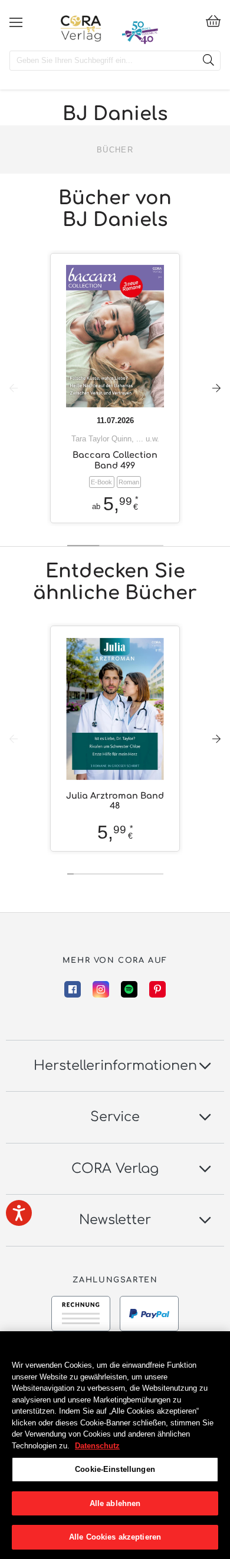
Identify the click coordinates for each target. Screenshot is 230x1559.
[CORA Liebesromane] (81, 28)
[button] (216, 388)
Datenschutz (97, 1445)
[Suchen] (208, 60)
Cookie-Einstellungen (115, 1469)
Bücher (115, 149)
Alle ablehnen (115, 1503)
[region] (115, 1445)
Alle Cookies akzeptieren (115, 1537)
